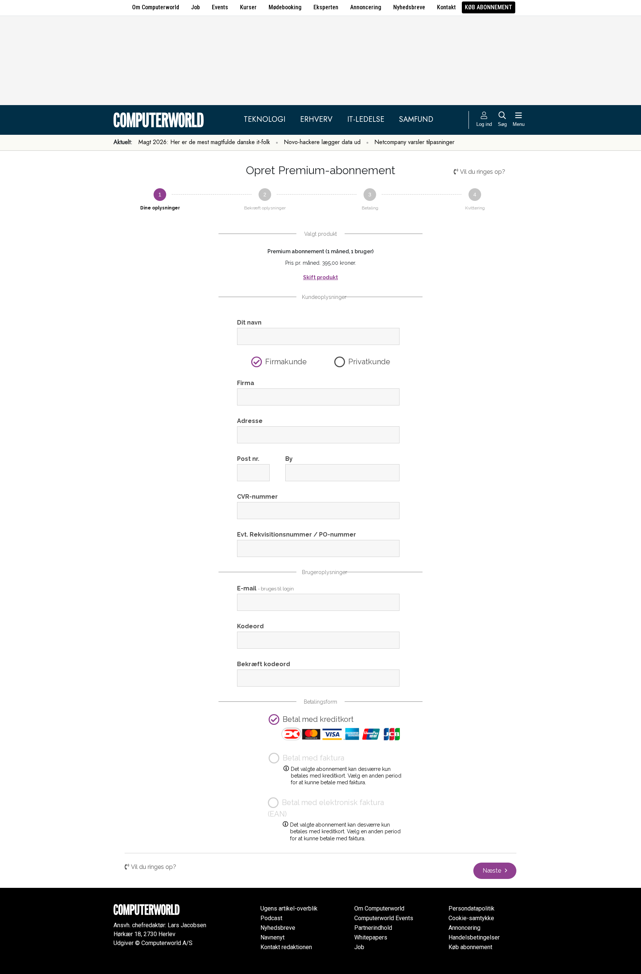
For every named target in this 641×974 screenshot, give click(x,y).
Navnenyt (272, 937)
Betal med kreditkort (318, 719)
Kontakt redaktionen (286, 947)
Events (220, 7)
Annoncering (365, 7)
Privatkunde (369, 361)
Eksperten (325, 7)
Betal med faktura (312, 757)
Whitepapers (370, 937)
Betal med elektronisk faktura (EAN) (326, 808)
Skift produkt (320, 277)
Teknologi (264, 119)
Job (195, 7)
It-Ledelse (365, 119)
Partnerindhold (373, 927)
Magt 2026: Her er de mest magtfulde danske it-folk (204, 142)
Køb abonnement (488, 7)
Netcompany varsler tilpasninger (414, 142)
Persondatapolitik (471, 908)
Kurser (248, 7)
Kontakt (446, 7)
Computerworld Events (383, 918)
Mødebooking (285, 7)
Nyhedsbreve (409, 7)
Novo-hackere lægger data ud (322, 142)
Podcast (271, 918)
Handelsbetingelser (474, 937)
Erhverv (316, 119)
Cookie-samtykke (471, 918)
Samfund (416, 119)
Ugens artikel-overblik (289, 908)
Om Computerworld (155, 7)
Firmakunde (286, 361)
